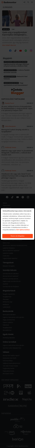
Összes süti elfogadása (17, 236)
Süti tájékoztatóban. (23, 229)
